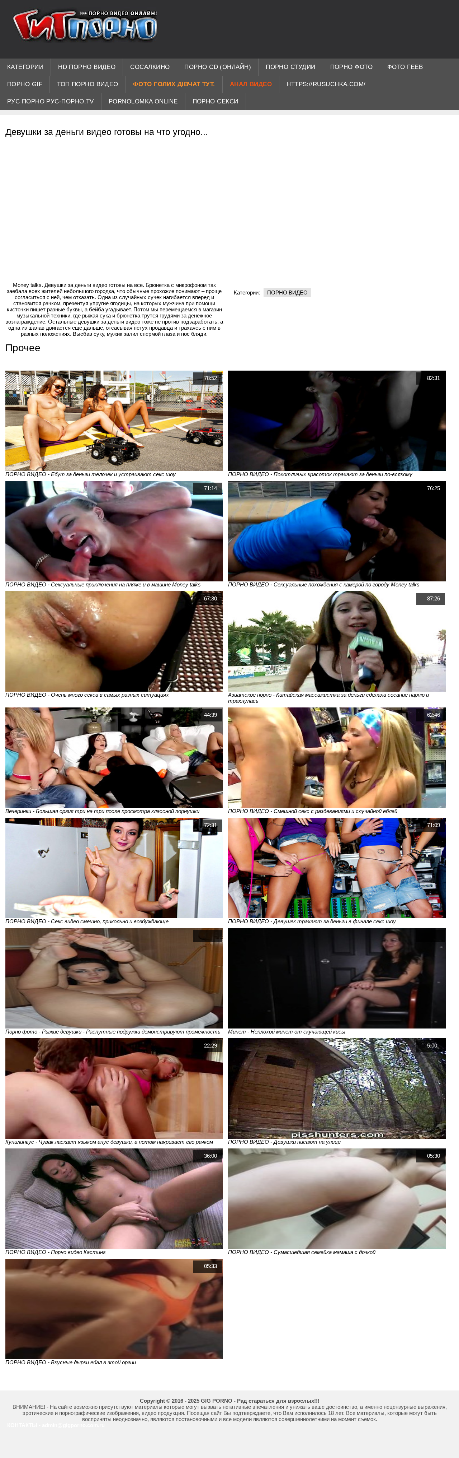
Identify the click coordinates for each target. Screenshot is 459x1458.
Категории (25, 67)
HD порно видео (86, 67)
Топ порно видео (87, 84)
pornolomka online (143, 101)
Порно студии (290, 67)
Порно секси (215, 101)
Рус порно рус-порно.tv (50, 101)
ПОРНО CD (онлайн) (217, 67)
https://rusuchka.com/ (326, 84)
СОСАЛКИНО (150, 67)
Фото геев (405, 67)
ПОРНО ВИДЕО (287, 292)
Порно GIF (24, 84)
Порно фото (351, 67)
